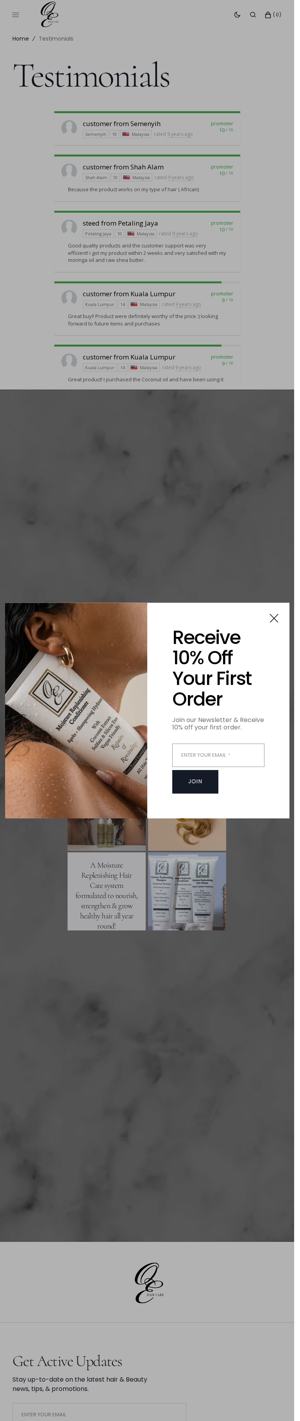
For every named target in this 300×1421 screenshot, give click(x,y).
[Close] (274, 618)
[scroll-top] (276, 1403)
